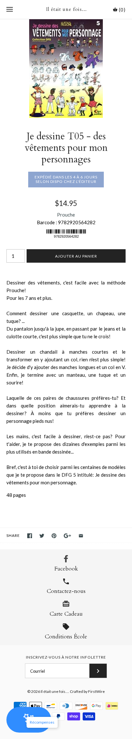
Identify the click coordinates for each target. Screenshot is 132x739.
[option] (66, 68)
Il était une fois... (54, 691)
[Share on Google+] (67, 535)
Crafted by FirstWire (87, 691)
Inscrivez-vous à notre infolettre (66, 657)
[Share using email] (80, 535)
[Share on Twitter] (41, 535)
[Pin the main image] (54, 535)
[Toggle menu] (9, 9)
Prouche (66, 215)
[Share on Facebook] (29, 535)
